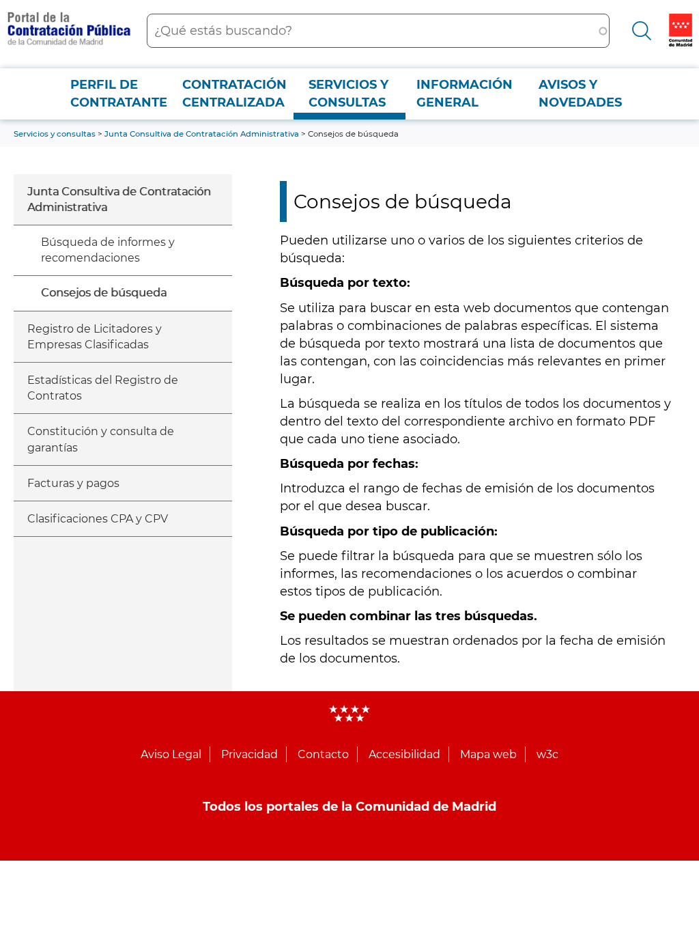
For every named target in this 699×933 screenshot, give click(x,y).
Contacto (323, 754)
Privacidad (249, 754)
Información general (464, 93)
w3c (547, 754)
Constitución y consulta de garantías (100, 439)
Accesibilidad (404, 754)
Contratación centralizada (234, 93)
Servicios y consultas (348, 93)
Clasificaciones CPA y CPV (97, 518)
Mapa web (488, 754)
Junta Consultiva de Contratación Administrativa (119, 199)
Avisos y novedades (580, 93)
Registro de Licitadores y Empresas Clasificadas (94, 336)
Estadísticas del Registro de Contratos (102, 388)
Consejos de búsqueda (104, 292)
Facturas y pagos (73, 483)
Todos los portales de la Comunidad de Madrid (349, 806)
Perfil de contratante (118, 93)
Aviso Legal (171, 754)
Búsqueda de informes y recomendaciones (108, 250)
